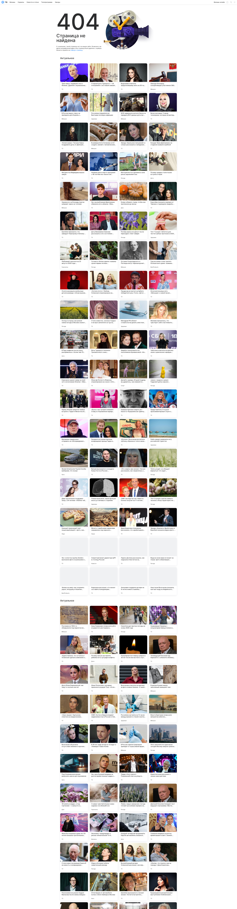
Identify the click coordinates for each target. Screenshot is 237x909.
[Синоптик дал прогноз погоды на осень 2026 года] (133, 738)
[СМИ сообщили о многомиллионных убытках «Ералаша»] (163, 700)
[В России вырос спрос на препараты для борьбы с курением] (74, 107)
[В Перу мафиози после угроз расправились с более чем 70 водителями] (74, 344)
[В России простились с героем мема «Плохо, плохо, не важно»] (163, 670)
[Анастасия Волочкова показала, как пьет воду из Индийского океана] (163, 581)
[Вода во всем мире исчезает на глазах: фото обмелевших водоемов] (163, 551)
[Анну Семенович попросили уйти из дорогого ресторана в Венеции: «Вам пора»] (104, 738)
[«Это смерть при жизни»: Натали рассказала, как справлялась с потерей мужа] (133, 463)
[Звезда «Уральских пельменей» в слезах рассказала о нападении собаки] (133, 136)
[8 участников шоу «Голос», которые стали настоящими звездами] (104, 700)
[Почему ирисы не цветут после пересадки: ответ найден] (133, 225)
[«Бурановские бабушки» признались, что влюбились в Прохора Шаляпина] (104, 640)
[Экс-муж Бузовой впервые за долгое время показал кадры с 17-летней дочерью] (104, 886)
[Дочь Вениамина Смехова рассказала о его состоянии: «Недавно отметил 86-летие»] (104, 225)
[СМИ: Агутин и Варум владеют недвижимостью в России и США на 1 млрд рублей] (104, 827)
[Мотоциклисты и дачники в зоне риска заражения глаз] (133, 166)
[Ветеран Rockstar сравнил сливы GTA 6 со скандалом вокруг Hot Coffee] (133, 611)
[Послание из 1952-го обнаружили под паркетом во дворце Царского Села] (74, 738)
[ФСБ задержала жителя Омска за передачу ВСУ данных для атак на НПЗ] (133, 107)
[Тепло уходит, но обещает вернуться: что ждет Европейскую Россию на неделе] (163, 463)
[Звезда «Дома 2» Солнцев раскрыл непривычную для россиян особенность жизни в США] (133, 670)
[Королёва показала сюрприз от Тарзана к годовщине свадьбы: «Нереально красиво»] (163, 196)
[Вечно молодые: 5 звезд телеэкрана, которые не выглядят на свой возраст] (163, 107)
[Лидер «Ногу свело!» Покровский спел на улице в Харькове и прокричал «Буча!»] (133, 886)
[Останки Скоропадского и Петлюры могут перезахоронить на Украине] (133, 255)
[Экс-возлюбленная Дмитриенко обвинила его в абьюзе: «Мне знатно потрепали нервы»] (104, 196)
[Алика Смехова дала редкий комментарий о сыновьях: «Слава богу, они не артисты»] (74, 640)
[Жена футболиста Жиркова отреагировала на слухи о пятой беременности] (104, 374)
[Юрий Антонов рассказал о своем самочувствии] (163, 886)
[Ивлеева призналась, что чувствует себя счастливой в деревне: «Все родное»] (163, 314)
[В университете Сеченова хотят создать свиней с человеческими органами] (104, 136)
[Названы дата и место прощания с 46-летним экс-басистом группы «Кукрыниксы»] (104, 166)
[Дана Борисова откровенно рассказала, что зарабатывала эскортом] (133, 522)
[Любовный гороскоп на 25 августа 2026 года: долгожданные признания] (74, 255)
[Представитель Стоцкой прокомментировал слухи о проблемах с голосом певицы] (163, 403)
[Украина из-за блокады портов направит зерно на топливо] (74, 196)
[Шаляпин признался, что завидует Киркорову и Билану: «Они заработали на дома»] (74, 225)
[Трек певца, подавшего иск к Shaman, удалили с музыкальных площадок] (74, 77)
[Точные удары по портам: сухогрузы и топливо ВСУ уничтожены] (163, 611)
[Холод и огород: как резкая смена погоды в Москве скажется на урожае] (74, 314)
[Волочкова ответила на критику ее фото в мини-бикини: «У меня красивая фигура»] (133, 797)
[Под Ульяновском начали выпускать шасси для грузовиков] (74, 886)
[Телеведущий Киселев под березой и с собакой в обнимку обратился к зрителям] (163, 768)
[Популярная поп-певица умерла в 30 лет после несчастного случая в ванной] (133, 768)
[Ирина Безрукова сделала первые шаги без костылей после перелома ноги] (104, 670)
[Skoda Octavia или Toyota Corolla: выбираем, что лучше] (74, 463)
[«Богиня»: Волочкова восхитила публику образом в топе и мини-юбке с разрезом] (133, 433)
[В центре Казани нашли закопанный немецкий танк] (163, 797)
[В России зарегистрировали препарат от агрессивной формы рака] (133, 857)
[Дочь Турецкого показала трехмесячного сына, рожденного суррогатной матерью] (104, 344)
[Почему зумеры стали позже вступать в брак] (163, 166)
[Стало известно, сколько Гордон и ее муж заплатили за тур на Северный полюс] (104, 314)
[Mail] (2, 2)
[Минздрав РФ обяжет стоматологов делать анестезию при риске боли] (133, 314)
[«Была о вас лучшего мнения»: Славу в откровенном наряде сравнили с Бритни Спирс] (104, 403)
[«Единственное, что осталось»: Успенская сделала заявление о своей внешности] (74, 768)
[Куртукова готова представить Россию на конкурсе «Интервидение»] (133, 700)
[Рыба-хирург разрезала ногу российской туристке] (163, 433)
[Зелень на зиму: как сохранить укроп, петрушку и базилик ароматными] (74, 581)
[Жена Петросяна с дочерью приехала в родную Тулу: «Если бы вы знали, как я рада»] (104, 797)
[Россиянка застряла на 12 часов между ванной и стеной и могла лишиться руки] (133, 827)
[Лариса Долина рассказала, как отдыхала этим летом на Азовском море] (133, 551)
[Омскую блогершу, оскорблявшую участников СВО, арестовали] (163, 77)
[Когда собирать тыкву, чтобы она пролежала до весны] (133, 196)
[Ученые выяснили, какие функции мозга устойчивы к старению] (104, 492)
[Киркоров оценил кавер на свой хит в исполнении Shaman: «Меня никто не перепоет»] (74, 374)
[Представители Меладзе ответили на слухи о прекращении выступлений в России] (74, 700)
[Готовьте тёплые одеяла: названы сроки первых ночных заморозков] (104, 255)
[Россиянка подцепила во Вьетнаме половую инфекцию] (104, 107)
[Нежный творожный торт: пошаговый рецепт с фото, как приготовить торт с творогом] (74, 522)
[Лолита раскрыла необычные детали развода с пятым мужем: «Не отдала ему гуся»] (74, 285)
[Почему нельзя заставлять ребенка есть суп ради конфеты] (104, 768)
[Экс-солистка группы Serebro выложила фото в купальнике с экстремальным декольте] (74, 551)
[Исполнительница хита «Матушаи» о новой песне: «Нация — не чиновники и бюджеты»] (163, 285)
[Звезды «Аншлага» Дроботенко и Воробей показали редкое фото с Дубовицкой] (163, 522)
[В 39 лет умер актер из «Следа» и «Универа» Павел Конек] (104, 857)
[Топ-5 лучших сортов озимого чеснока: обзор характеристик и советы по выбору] (163, 492)
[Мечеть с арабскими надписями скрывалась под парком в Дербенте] (104, 522)
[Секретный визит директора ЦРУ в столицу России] (104, 551)
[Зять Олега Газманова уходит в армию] (74, 611)
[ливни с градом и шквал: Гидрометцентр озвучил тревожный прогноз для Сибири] (163, 374)
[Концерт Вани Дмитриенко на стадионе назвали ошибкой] (163, 136)
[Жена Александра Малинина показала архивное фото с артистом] (104, 611)
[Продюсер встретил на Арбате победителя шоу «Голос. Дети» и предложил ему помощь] (133, 285)
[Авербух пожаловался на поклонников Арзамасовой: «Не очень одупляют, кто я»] (133, 344)
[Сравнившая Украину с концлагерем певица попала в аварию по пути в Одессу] (163, 738)
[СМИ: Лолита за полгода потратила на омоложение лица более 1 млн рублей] (74, 670)
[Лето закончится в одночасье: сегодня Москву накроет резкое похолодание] (163, 857)
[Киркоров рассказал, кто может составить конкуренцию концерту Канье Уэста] (104, 581)
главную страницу (76, 50)
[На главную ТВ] (5, 2)
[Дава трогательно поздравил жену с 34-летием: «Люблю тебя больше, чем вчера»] (74, 492)
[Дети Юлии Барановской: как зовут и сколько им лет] (74, 797)
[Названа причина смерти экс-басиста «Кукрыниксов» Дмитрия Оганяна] (133, 403)
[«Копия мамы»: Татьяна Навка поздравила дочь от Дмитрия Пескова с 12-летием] (74, 136)
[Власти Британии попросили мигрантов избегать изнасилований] (163, 827)
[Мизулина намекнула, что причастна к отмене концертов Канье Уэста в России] (133, 640)
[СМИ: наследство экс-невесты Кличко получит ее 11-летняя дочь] (133, 492)
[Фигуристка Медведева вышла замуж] (74, 166)
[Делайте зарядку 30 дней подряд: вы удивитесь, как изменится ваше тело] (133, 374)
